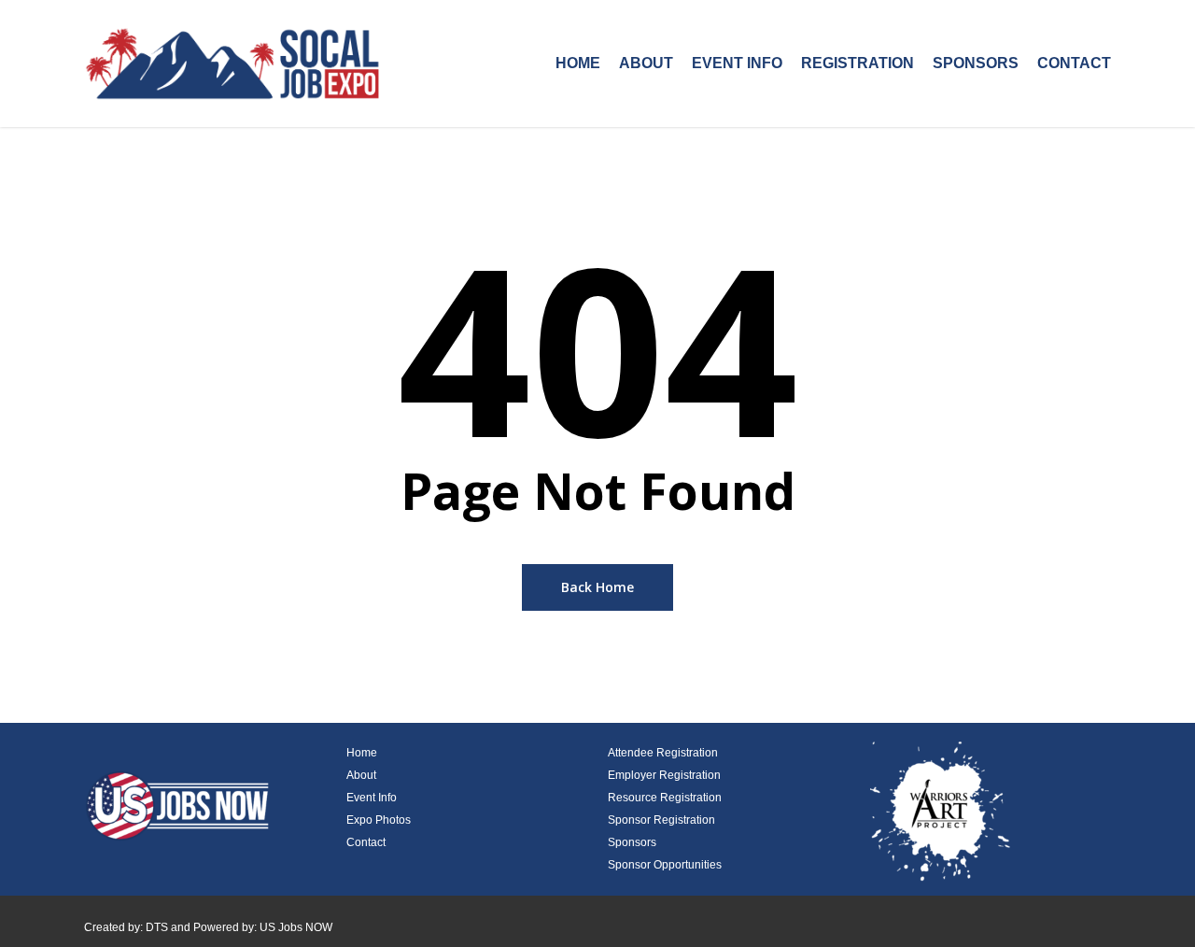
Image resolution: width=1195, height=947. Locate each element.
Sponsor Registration (661, 820)
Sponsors (632, 842)
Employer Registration (664, 775)
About (361, 775)
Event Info (371, 797)
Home (361, 752)
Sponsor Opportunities (665, 864)
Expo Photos (378, 820)
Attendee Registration (663, 752)
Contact (366, 842)
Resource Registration (665, 797)
